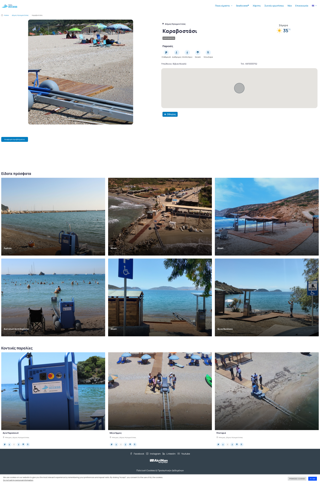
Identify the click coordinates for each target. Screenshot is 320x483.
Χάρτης (257, 5)
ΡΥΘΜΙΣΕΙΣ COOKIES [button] (297, 479)
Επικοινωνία (301, 5)
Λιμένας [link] (8, 248)
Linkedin (171, 453)
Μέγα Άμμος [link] (116, 433)
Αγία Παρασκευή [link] (11, 433)
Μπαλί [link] (114, 248)
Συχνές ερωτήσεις (274, 5)
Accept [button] (312, 479)
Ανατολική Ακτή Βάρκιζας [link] (16, 329)
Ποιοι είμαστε (222, 5)
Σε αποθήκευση (168, 38)
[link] (53, 217)
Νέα (290, 5)
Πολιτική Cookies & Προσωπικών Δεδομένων (160, 470)
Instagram (155, 453)
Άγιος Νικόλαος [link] (225, 329)
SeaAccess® (242, 5)
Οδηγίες (171, 114)
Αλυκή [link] (220, 248)
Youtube (185, 453)
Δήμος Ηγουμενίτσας (20, 15)
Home (6, 15)
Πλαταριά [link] (221, 433)
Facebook (138, 453)
